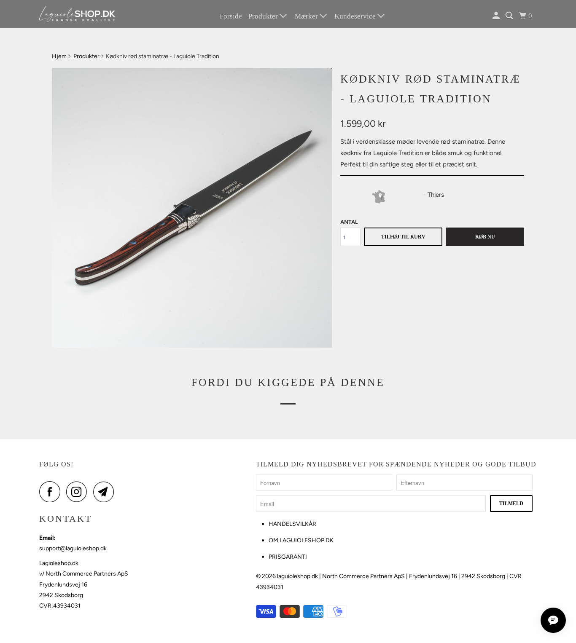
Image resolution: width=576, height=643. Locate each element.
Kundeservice (355, 16)
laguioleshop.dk (297, 576)
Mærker (307, 16)
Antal (349, 222)
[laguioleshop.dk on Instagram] (79, 491)
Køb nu (485, 237)
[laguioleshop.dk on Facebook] (52, 491)
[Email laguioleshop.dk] (105, 491)
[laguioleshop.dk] (77, 14)
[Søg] (510, 16)
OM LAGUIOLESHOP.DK (301, 540)
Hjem (59, 56)
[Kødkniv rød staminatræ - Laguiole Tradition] (192, 208)
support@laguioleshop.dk (73, 548)
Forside (231, 16)
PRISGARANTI (288, 556)
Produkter (264, 16)
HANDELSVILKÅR (292, 524)
